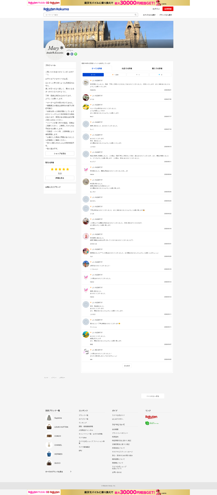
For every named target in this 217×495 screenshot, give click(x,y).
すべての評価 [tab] (97, 68)
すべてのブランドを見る (54, 471)
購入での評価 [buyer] (157, 68)
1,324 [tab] (116, 75)
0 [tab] (161, 75)
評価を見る (60, 178)
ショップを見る (60, 153)
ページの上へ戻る (152, 396)
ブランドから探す (165, 15)
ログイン (156, 8)
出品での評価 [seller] (127, 68)
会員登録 (168, 8)
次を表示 (127, 366)
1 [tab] (138, 75)
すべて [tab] (93, 75)
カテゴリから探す (149, 15)
